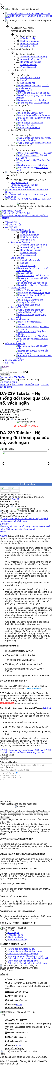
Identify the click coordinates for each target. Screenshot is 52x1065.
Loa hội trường (40, 165)
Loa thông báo (17, 70)
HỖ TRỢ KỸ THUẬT (15, 343)
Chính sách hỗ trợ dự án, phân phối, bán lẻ (27, 958)
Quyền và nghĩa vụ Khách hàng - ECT (25, 956)
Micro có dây (37, 113)
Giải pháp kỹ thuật (19, 182)
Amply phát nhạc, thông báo (33, 139)
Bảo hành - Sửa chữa (21, 187)
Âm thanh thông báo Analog (33, 57)
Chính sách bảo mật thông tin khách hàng (27, 963)
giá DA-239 (46, 750)
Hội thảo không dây (29, 41)
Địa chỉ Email (6, 767)
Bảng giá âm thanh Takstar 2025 (24, 750)
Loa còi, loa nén (27, 83)
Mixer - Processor (43, 153)
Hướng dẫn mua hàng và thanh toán (24, 951)
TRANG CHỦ (43, 13)
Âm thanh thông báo (20, 49)
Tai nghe (31, 125)
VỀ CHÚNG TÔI (13, 225)
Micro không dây (42, 115)
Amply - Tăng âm (19, 130)
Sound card (34, 127)
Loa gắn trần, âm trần (30, 78)
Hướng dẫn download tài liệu (21, 949)
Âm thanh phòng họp (20, 31)
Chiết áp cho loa (41, 93)
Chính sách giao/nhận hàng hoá (22, 954)
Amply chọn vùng (43, 143)
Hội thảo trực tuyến (29, 44)
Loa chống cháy (41, 103)
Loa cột (28, 90)
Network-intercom (28, 64)
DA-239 (15, 499)
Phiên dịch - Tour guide (31, 296)
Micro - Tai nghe (18, 105)
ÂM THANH (11, 227)
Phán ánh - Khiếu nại (17, 940)
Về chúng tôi (13, 932)
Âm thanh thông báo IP (31, 59)
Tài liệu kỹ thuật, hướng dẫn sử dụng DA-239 (22, 752)
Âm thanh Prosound (20, 145)
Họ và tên (4, 757)
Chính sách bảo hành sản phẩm (22, 961)
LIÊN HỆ (9, 363)
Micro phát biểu (27, 46)
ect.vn (19, 1004)
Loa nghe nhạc (40, 100)
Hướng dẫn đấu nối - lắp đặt (24, 185)
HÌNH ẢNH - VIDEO (14, 360)
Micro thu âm (37, 123)
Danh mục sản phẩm (41, 20)
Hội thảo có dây (27, 38)
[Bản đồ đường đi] (14, 1008)
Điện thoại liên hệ (8, 762)
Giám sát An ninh (28, 67)
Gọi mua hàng (13, 377)
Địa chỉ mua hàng (8, 382)
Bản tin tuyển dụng (16, 937)
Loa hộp (24, 80)
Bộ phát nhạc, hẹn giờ (30, 62)
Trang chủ (4, 384)
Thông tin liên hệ (43, 199)
